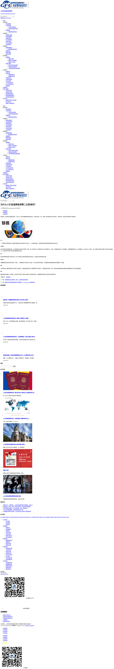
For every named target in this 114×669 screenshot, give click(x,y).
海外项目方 (8, 101)
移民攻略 (15, 517)
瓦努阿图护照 (9, 559)
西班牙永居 (8, 543)
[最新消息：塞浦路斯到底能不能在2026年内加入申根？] (13, 296)
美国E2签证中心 (7, 615)
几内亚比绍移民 (9, 82)
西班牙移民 (8, 54)
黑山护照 (8, 556)
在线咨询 (5, 631)
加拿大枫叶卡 (9, 535)
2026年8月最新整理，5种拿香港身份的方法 (13, 509)
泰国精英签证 (11, 74)
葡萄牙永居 (8, 545)
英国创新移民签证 (12, 31)
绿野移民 (48, 517)
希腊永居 (8, 542)
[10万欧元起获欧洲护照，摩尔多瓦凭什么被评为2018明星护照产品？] (17, 389)
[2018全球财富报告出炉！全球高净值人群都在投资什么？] (17, 415)
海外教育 (11, 517)
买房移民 (51, 517)
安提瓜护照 (8, 551)
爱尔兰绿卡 (8, 532)
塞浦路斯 (5, 210)
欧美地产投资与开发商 (11, 100)
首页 (4, 20)
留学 (45, 517)
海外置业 (5, 87)
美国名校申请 (6, 621)
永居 (18, 517)
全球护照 (5, 546)
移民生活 (28, 517)
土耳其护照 (8, 549)
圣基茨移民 (8, 38)
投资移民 (8, 277)
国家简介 (8, 517)
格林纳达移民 (9, 35)
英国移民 (8, 30)
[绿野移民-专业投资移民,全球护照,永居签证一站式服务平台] (57, 194)
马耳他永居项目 (12, 27)
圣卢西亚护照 (9, 557)
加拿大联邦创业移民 (13, 65)
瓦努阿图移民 (9, 36)
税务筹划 (4, 517)
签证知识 (63, 517)
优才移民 (5, 561)
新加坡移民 (8, 23)
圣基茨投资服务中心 (8, 618)
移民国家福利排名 (10, 95)
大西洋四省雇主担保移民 (14, 68)
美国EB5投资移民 (12, 60)
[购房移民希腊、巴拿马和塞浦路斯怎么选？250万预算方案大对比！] (13, 352)
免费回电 (5, 643)
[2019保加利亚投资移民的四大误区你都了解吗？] (17, 441)
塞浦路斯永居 (9, 540)
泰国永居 (8, 73)
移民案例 (8, 522)
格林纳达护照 (9, 548)
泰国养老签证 (11, 76)
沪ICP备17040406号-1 (30, 625)
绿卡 (1, 517)
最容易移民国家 (9, 93)
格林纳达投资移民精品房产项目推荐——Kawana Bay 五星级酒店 (20, 282)
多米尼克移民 (9, 43)
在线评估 (8, 524)
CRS (31, 517)
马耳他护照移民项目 (13, 28)
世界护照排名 (9, 90)
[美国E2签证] (17, 467)
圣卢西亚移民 (9, 39)
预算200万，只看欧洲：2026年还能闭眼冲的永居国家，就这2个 (18, 505)
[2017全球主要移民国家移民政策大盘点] (17, 493)
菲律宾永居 (8, 77)
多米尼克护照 (9, 554)
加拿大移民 (8, 63)
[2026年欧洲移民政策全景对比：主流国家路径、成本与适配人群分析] (13, 333)
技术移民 (5, 638)
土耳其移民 (8, 44)
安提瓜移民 (8, 41)
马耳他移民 (8, 25)
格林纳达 (5, 212)
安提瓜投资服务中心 (8, 616)
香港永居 (8, 71)
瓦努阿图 (5, 214)
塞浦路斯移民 (9, 47)
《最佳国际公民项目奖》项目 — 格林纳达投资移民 (16, 279)
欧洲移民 (55, 517)
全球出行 (67, 517)
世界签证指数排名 (10, 97)
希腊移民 (8, 50)
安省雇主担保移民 (12, 66)
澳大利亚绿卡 (9, 537)
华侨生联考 (8, 81)
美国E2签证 (11, 58)
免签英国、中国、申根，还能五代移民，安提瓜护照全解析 (17, 506)
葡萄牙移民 (8, 52)
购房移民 (5, 538)
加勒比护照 (59, 517)
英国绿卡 (8, 530)
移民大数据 (5, 89)
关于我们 (5, 98)
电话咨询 (5, 628)
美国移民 (8, 57)
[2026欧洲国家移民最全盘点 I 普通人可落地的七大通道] (13, 315)
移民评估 (5, 642)
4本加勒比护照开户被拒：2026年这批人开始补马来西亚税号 (17, 511)
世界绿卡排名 (9, 92)
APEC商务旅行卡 (10, 84)
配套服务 (8, 85)
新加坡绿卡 (8, 529)
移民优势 (37, 517)
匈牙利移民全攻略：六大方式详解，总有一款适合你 (15, 508)
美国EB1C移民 (11, 62)
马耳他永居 (8, 534)
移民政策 (34, 517)
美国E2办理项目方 (10, 103)
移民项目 (5, 629)
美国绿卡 (8, 527)
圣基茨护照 (8, 553)
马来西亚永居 (9, 79)
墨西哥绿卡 (8, 569)
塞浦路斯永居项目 (12, 49)
